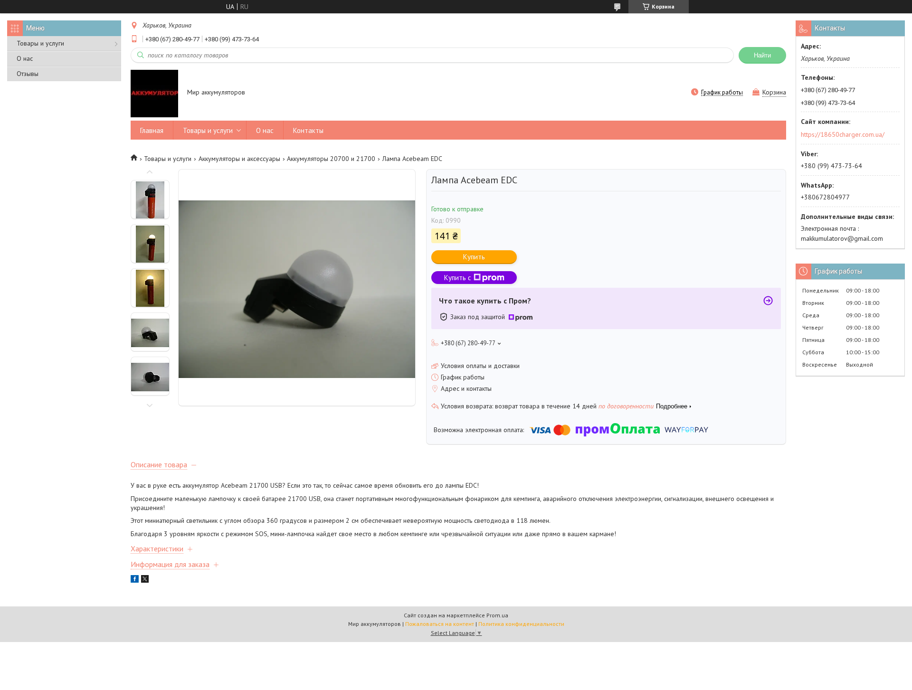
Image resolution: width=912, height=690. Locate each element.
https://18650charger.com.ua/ (842, 134)
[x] (145, 580)
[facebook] (135, 580)
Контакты (308, 130)
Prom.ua (497, 615)
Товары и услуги (40, 43)
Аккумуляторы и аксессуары (239, 158)
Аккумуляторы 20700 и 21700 (331, 158)
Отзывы (27, 73)
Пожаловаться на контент (439, 623)
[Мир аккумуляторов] (154, 93)
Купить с (457, 277)
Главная (151, 130)
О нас (25, 58)
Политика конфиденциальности (521, 623)
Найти (762, 55)
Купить (474, 256)
